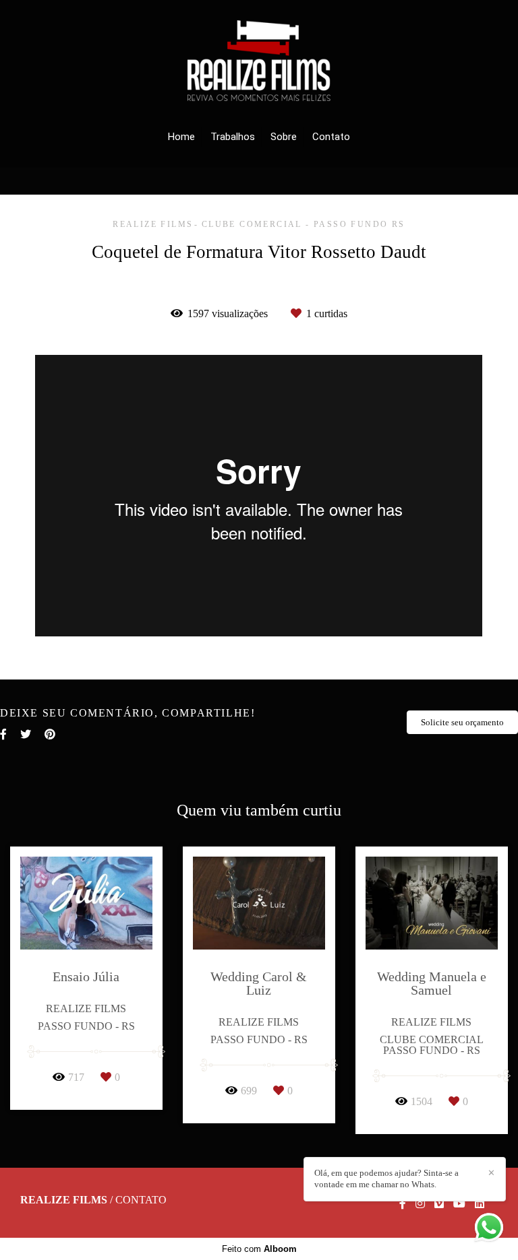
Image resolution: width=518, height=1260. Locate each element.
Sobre (283, 137)
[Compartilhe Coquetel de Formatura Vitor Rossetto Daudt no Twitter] (25, 734)
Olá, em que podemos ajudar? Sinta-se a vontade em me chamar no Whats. (386, 1178)
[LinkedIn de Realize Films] (479, 1203)
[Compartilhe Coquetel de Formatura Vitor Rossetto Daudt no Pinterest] (50, 734)
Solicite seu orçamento (462, 722)
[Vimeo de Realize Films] (439, 1203)
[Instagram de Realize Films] (420, 1203)
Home (181, 137)
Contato (331, 137)
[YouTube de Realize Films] (459, 1203)
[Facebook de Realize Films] (402, 1203)
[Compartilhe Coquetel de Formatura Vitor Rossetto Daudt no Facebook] (3, 734)
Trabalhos (232, 137)
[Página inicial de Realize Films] (259, 61)
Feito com (259, 1249)
